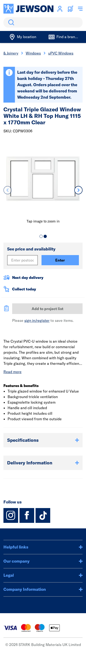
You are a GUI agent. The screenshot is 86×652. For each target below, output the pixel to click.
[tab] (41, 236)
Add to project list (47, 308)
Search (10, 22)
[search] (43, 22)
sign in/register (37, 320)
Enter (60, 260)
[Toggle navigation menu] (80, 9)
